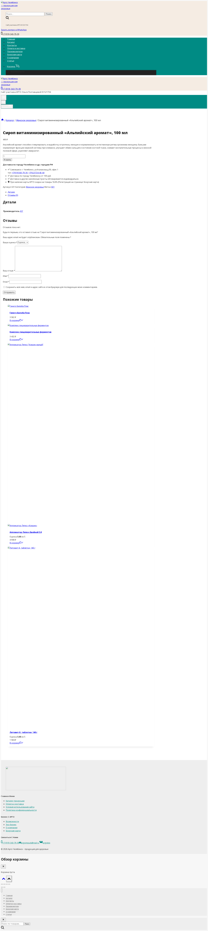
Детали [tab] (11, 192)
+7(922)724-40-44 (36, 172)
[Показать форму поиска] (3, 102)
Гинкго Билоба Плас (20, 312)
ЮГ (21, 211)
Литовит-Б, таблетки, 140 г (23, 732)
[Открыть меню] (3, 97)
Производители (15, 51)
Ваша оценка (10, 242)
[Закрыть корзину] (3, 867)
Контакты (12, 45)
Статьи (10, 60)
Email (6, 281)
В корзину (7, 160)
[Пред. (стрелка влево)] (2, 887)
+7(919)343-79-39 (20, 172)
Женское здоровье (35, 187)
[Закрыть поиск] (3, 920)
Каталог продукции (15, 801)
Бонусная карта (14, 54)
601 (53, 187)
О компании (13, 57)
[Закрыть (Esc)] (9, 884)
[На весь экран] (4, 884)
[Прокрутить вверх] (3, 879)
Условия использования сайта (20, 807)
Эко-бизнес (11, 824)
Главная (11, 39)
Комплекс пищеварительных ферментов (30, 332)
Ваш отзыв (9, 270)
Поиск (27, 924)
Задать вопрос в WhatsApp (14, 29)
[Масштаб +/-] (2, 884)
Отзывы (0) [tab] (13, 195)
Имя (5, 276)
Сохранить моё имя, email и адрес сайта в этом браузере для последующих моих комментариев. (52, 287)
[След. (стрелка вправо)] (4, 887)
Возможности (12, 821)
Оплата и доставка (16, 48)
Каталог (11, 42)
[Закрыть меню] (1, 890)
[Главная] (2, 120)
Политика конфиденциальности (21, 810)
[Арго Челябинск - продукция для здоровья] (9, 8)
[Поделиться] (7, 884)
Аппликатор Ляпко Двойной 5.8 (26, 532)
